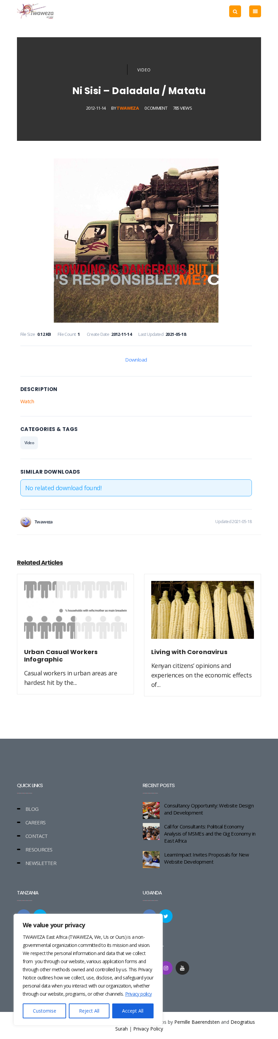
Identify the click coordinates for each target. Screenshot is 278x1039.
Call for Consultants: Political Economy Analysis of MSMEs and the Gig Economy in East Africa (209, 833)
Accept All (132, 1011)
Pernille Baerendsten (197, 1022)
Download (136, 359)
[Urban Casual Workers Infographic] (75, 614)
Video (144, 70)
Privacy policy (138, 994)
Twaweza (128, 108)
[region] (88, 969)
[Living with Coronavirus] (202, 614)
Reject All (89, 1011)
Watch (27, 401)
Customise (44, 1011)
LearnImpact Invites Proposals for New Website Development (206, 858)
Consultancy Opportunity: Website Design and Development (209, 809)
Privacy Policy (148, 1028)
